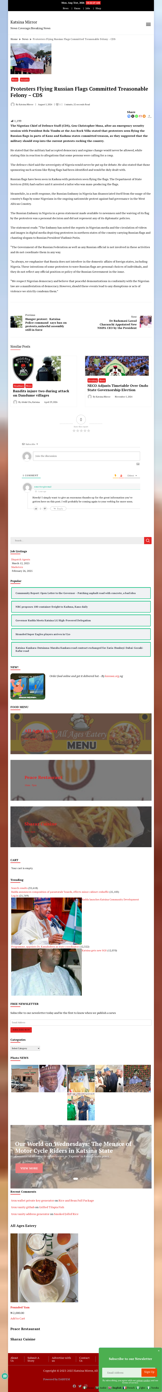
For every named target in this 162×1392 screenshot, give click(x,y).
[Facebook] (129, 116)
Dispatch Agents (20, 559)
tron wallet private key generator (32, 1200)
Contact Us (84, 1359)
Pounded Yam (20, 1307)
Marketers (17, 567)
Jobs (88, 8)
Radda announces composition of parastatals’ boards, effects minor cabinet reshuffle (60, 892)
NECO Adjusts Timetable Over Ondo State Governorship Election (117, 387)
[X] (132, 116)
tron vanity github (22, 1207)
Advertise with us (61, 1359)
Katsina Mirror (23, 22)
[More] (144, 116)
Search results (19, 888)
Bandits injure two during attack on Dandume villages (41, 393)
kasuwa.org (112, 676)
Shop (98, 8)
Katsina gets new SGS (94, 950)
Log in (14, 895)
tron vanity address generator (30, 1214)
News (66, 8)
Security (25, 79)
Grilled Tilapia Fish (51, 1207)
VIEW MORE (29, 1168)
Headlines (19, 385)
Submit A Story (33, 1359)
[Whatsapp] (136, 116)
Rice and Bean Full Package (76, 1200)
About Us (14, 1359)
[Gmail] (140, 116)
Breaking (92, 380)
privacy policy (143, 1380)
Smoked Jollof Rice (66, 1214)
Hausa (77, 8)
